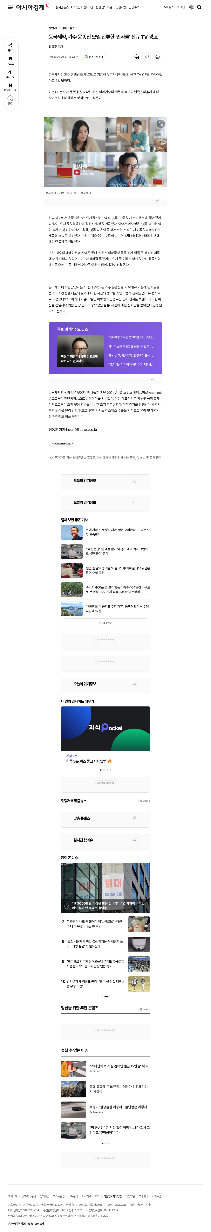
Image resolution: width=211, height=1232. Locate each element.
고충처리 (143, 1196)
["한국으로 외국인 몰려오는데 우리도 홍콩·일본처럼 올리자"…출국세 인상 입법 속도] (139, 971)
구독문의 (73, 1196)
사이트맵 (156, 1196)
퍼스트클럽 (58, 1196)
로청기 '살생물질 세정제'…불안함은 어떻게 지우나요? (118, 1109)
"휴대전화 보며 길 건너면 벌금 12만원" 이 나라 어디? (119, 1068)
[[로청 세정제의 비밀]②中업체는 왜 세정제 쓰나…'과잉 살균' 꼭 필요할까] (139, 951)
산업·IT (53, 28)
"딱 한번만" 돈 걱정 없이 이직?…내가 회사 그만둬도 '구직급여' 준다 (117, 551)
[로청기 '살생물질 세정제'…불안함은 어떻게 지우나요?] (73, 1117)
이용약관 (130, 1196)
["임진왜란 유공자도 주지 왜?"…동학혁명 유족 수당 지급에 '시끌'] (72, 615)
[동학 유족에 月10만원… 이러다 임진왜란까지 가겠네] (73, 1096)
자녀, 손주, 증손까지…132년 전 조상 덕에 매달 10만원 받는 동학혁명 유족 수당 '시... (131, 355)
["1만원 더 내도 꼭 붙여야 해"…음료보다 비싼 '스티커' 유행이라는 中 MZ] (139, 931)
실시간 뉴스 (62, 7)
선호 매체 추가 (96, 56)
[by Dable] (143, 1009)
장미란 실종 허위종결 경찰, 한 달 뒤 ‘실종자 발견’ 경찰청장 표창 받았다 (131, 347)
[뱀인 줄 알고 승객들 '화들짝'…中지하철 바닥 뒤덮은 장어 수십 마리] (72, 577)
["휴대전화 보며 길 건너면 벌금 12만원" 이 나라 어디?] (73, 1076)
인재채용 (44, 1196)
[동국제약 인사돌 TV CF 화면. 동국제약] (105, 152)
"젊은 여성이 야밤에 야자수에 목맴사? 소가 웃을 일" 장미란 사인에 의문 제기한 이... (131, 364)
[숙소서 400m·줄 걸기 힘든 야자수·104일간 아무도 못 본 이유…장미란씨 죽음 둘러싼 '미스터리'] (72, 596)
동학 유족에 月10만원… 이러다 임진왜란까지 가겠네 (119, 1089)
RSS (97, 1196)
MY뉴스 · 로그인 (174, 7)
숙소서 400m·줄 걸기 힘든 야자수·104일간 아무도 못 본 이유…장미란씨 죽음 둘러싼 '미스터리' (118, 589)
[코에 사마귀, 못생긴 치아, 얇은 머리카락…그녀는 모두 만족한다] (72, 538)
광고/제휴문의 (28, 1196)
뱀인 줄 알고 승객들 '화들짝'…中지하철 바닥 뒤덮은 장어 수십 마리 (118, 570)
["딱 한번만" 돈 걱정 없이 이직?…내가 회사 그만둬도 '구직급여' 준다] (72, 558)
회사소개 (12, 1196)
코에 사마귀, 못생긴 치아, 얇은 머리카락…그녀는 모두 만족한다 (118, 532)
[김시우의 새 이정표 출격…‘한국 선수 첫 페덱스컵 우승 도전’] (139, 991)
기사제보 (86, 1196)
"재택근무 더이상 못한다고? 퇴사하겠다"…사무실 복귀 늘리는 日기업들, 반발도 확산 (131, 338)
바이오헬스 (68, 28)
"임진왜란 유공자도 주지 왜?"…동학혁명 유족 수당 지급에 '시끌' (117, 609)
